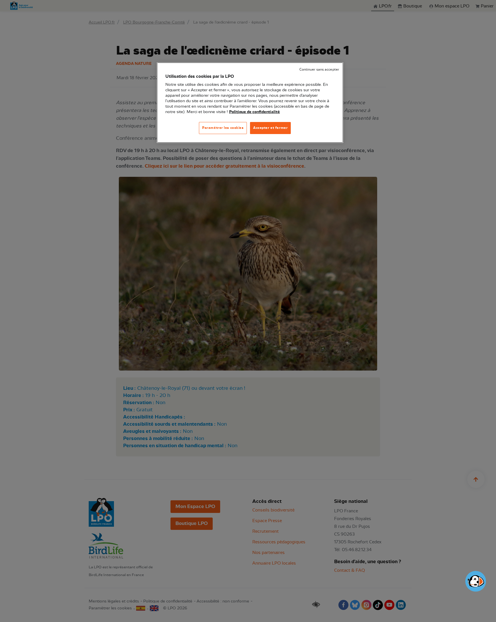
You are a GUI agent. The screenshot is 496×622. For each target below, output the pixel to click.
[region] (250, 102)
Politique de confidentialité (254, 112)
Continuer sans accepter (319, 69)
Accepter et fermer (270, 128)
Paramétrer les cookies (223, 128)
